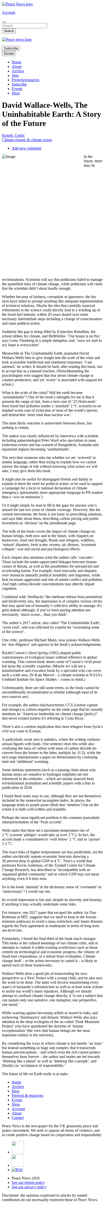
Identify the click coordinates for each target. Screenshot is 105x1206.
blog (15, 75)
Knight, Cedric (13, 135)
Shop (16, 93)
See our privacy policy (29, 1187)
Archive (18, 71)
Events (17, 89)
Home (16, 62)
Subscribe (11, 48)
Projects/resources (25, 80)
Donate (9, 53)
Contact (18, 1118)
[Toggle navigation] (4, 22)
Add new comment (26, 148)
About (16, 66)
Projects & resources (27, 1095)
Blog (15, 1091)
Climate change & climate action (27, 140)
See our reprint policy (28, 1182)
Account (8, 12)
